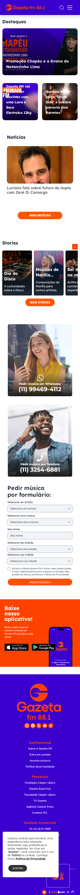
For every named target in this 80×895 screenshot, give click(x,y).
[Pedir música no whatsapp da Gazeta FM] (40, 360)
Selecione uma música (21, 515)
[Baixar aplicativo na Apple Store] (16, 647)
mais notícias (40, 215)
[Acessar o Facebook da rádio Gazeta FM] (33, 725)
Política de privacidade (40, 766)
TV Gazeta (40, 800)
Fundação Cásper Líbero (40, 782)
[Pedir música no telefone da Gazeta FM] (40, 440)
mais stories (40, 302)
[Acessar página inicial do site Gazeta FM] (31, 7)
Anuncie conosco (40, 760)
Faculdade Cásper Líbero (40, 794)
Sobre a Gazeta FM (40, 748)
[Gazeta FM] (39, 701)
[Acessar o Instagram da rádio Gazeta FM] (27, 725)
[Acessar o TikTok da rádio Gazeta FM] (50, 725)
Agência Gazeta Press (40, 806)
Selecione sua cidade (20, 554)
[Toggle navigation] (70, 7)
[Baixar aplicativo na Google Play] (44, 647)
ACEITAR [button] (17, 868)
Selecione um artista (20, 502)
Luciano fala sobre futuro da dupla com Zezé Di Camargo (39, 190)
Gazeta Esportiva (40, 788)
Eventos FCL (40, 812)
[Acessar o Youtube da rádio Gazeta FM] (44, 725)
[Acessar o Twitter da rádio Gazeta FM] (39, 725)
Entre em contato (40, 754)
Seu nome (13, 529)
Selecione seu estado (20, 542)
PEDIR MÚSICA (40, 582)
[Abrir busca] (61, 7)
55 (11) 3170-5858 (40, 828)
